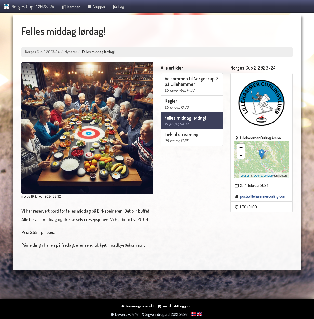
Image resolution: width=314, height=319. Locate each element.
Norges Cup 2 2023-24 (32, 6)
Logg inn (184, 306)
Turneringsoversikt (139, 306)
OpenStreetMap (263, 175)
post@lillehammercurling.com (263, 196)
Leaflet (245, 175)
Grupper (98, 6)
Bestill (166, 306)
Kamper (73, 6)
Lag (121, 6)
